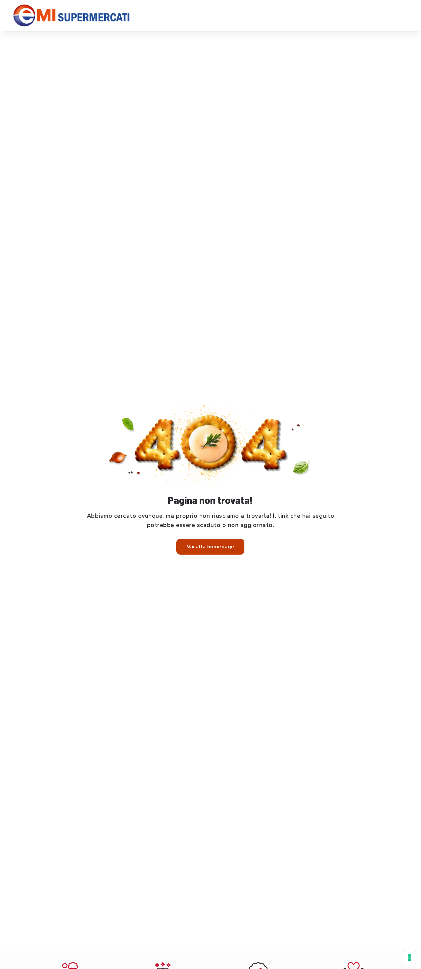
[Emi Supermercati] (73, 15)
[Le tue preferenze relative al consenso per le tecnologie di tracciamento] (409, 957)
